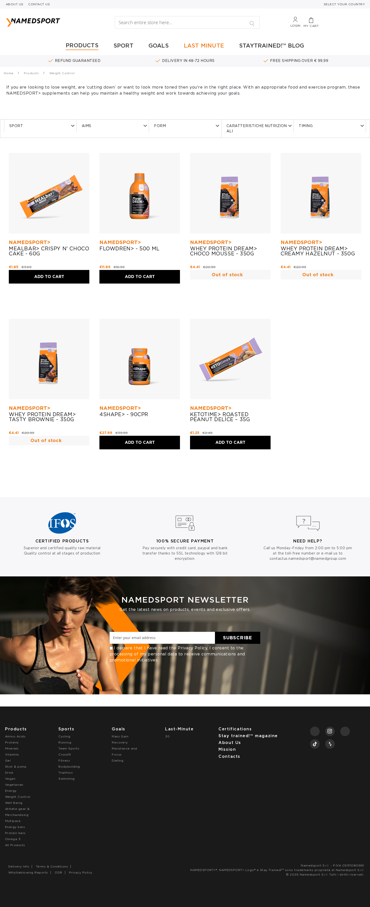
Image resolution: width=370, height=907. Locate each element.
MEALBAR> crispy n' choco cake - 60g (49, 251)
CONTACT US (39, 4)
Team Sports (68, 748)
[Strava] (330, 744)
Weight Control (17, 797)
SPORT (123, 45)
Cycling (64, 736)
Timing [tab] (306, 126)
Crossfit (64, 754)
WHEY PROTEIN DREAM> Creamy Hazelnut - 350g (318, 251)
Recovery (120, 742)
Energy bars (15, 827)
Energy (11, 791)
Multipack (13, 821)
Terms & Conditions (52, 866)
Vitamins (12, 754)
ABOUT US (14, 4)
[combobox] (187, 22)
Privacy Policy (192, 648)
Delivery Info (18, 866)
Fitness (64, 760)
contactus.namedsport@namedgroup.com (308, 559)
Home (9, 73)
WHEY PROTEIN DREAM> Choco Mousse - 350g (223, 251)
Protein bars (15, 833)
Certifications (235, 729)
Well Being (14, 803)
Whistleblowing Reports (28, 872)
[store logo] (51, 22)
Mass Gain (120, 736)
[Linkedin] (345, 731)
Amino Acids (15, 736)
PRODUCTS (82, 45)
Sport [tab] (16, 126)
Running (64, 742)
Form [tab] (160, 126)
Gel (8, 760)
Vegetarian (14, 784)
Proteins (12, 742)
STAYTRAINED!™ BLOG (271, 45)
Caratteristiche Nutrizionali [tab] (257, 128)
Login (295, 25)
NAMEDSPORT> (29, 242)
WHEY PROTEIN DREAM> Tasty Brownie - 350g (42, 416)
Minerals (12, 748)
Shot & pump (15, 766)
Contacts (229, 756)
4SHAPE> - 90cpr (123, 414)
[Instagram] (330, 731)
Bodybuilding (69, 766)
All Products (15, 845)
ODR (58, 872)
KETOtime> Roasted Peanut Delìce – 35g (220, 416)
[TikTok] (315, 744)
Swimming (66, 778)
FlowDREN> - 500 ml (129, 249)
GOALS (159, 45)
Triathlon (65, 772)
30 (167, 736)
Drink (9, 772)
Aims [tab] (86, 126)
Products (32, 73)
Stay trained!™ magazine (248, 735)
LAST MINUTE (204, 45)
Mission (227, 749)
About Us (229, 742)
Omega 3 (12, 839)
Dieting (117, 760)
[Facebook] (315, 731)
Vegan (10, 778)
